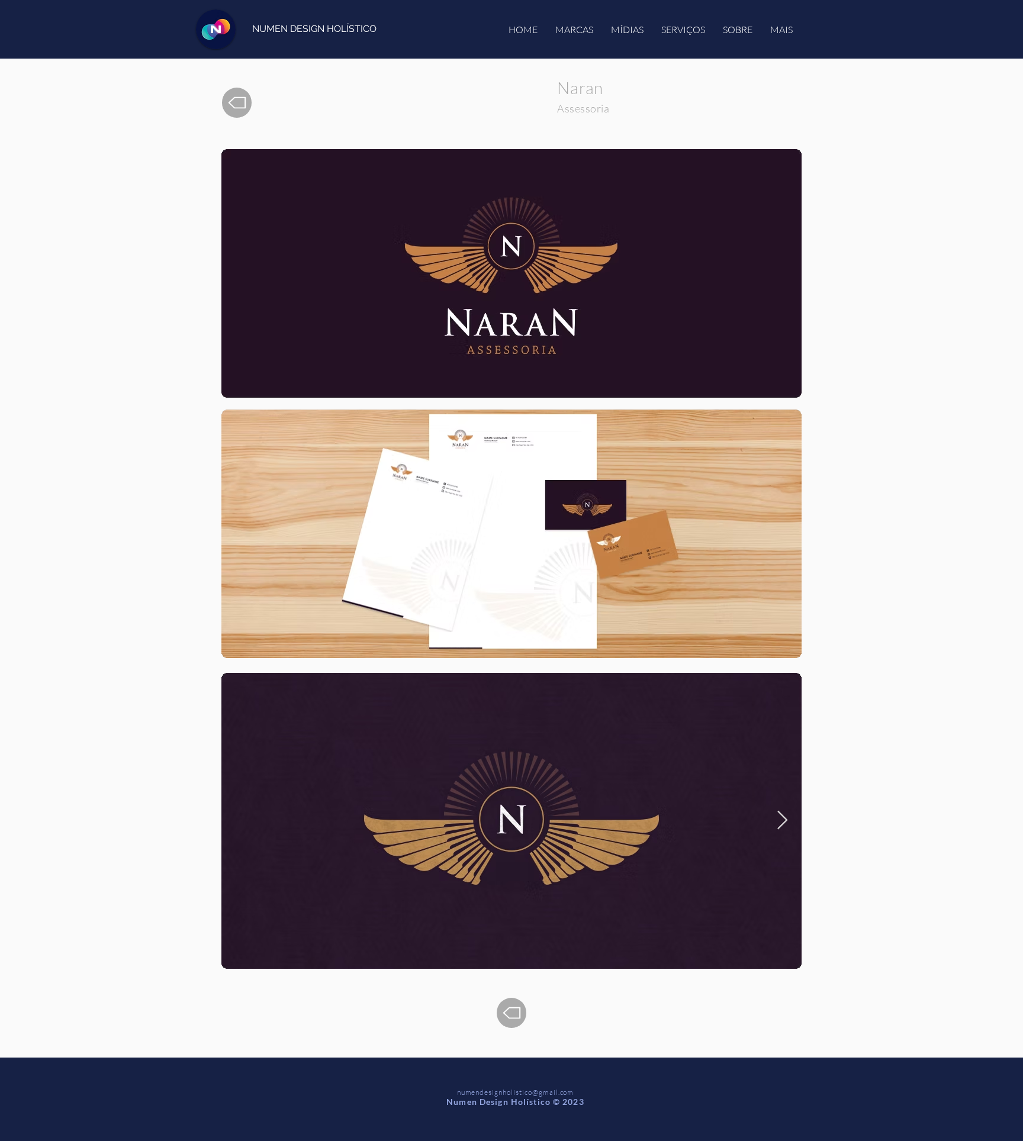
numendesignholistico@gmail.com (515, 1092)
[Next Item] (782, 821)
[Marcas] (237, 103)
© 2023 (568, 1102)
